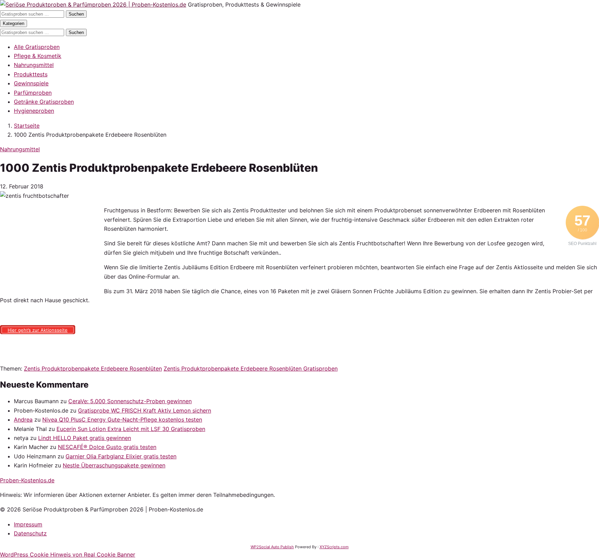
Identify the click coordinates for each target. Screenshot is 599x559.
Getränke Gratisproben (44, 101)
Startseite (27, 125)
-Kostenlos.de (27, 480)
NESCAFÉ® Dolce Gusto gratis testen (107, 446)
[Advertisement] (52, 249)
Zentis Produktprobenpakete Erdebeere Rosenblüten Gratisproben (251, 368)
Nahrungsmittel (34, 64)
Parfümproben (33, 92)
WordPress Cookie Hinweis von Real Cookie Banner (67, 554)
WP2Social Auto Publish (272, 546)
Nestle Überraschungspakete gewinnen (114, 465)
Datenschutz (30, 533)
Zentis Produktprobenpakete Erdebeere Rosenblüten (93, 368)
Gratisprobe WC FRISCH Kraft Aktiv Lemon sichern (144, 410)
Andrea (23, 419)
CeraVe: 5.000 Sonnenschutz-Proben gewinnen (130, 401)
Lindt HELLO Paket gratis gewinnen (84, 437)
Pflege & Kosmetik (37, 55)
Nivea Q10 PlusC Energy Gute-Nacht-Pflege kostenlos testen (122, 419)
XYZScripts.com (334, 546)
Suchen (76, 14)
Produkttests (30, 74)
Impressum (28, 524)
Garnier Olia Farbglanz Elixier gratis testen (121, 456)
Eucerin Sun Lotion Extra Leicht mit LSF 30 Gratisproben (131, 428)
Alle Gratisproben (37, 46)
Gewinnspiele (31, 83)
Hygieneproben (34, 110)
